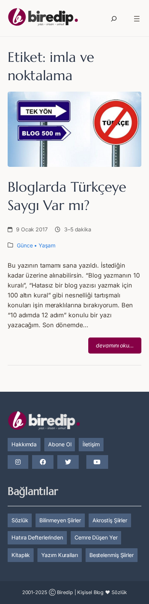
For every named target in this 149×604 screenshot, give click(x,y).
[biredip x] (68, 462)
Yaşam (47, 245)
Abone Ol (59, 444)
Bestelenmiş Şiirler (111, 555)
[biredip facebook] (43, 462)
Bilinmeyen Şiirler (60, 520)
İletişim (91, 444)
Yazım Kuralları (59, 555)
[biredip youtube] (97, 462)
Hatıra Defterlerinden (37, 537)
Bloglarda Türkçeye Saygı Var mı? (67, 195)
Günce (25, 245)
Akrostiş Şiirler (109, 520)
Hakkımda (24, 444)
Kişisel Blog (90, 592)
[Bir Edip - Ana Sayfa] (43, 18)
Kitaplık (20, 555)
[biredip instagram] (18, 462)
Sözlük (19, 520)
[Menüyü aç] (136, 18)
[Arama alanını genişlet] (114, 18)
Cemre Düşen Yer (96, 537)
